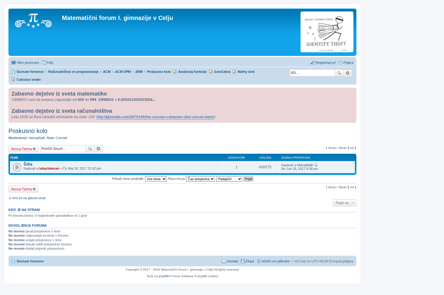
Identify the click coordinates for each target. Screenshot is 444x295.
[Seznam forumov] (36, 19)
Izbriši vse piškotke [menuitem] (276, 261)
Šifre (28, 164)
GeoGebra (222, 71)
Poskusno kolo (27, 131)
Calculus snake (29, 79)
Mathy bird (246, 71)
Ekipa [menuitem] (250, 261)
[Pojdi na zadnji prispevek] (315, 165)
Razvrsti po (177, 178)
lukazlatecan (49, 168)
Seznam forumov (30, 261)
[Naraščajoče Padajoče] (229, 178)
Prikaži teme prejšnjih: (128, 178)
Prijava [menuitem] (348, 62)
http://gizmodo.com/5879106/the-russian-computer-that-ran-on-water (155, 117)
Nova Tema (21, 148)
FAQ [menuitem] (50, 62)
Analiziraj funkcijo (192, 71)
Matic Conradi (57, 138)
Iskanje (339, 72)
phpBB (164, 276)
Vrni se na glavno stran (29, 198)
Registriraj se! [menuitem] (326, 62)
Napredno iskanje (348, 73)
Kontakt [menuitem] (232, 261)
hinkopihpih (37, 138)
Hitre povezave (28, 62)
